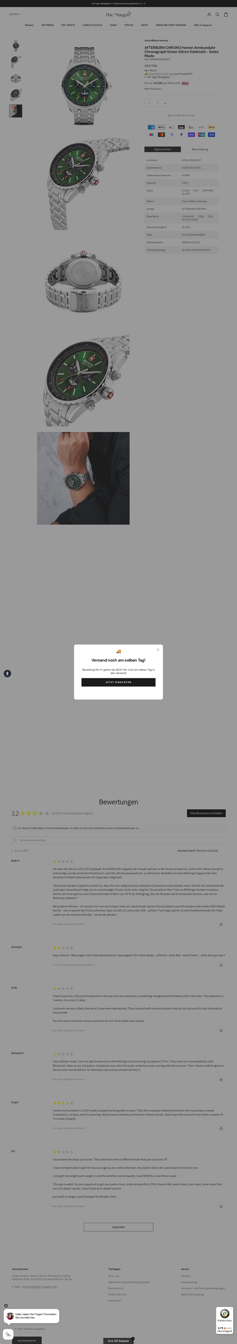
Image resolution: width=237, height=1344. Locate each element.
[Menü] (231, 1309)
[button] (7, 673)
